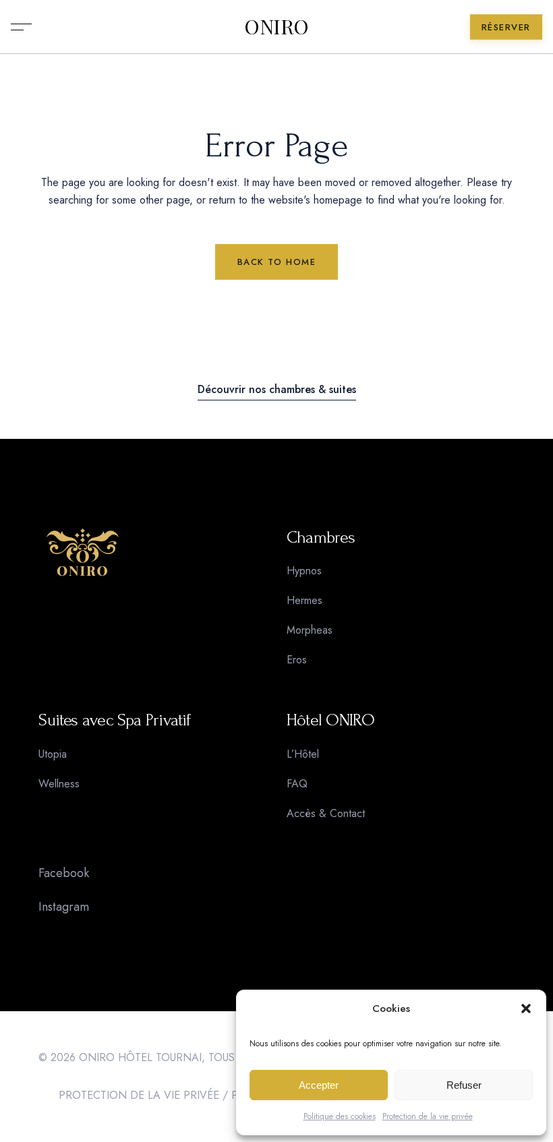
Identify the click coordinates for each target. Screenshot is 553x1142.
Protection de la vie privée (427, 1116)
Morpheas (309, 630)
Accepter (319, 1085)
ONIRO (276, 27)
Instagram (63, 906)
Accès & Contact (326, 813)
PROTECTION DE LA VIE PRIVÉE (139, 1095)
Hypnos (304, 570)
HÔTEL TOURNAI (160, 1057)
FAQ (297, 783)
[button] (526, 1008)
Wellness (59, 783)
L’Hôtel (303, 754)
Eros (297, 659)
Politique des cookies (339, 1116)
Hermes (304, 600)
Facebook (63, 873)
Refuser (464, 1085)
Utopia (52, 754)
